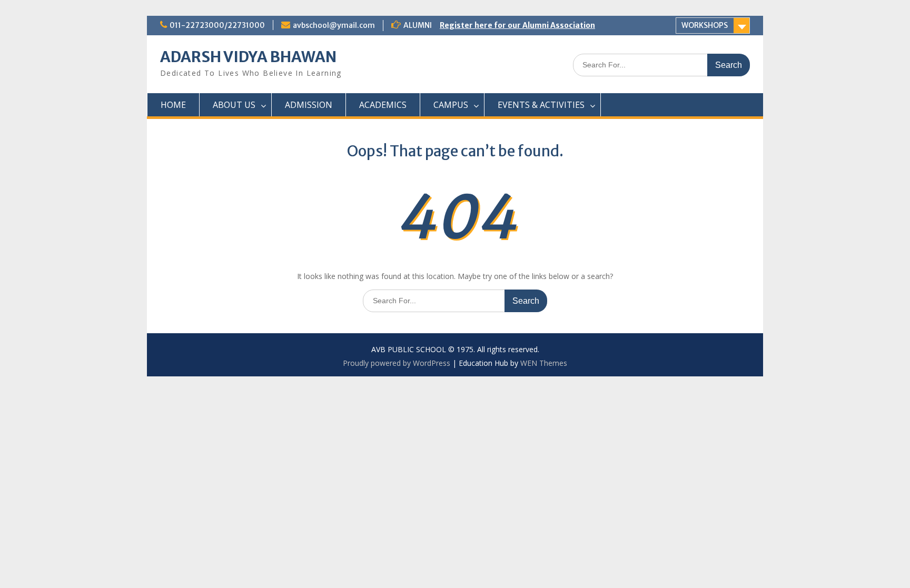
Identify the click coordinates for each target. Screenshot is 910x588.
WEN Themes (543, 363)
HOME (173, 105)
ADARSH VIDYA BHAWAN (248, 56)
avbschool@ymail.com (334, 25)
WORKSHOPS (704, 25)
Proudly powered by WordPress (396, 363)
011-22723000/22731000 (217, 25)
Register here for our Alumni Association (517, 25)
